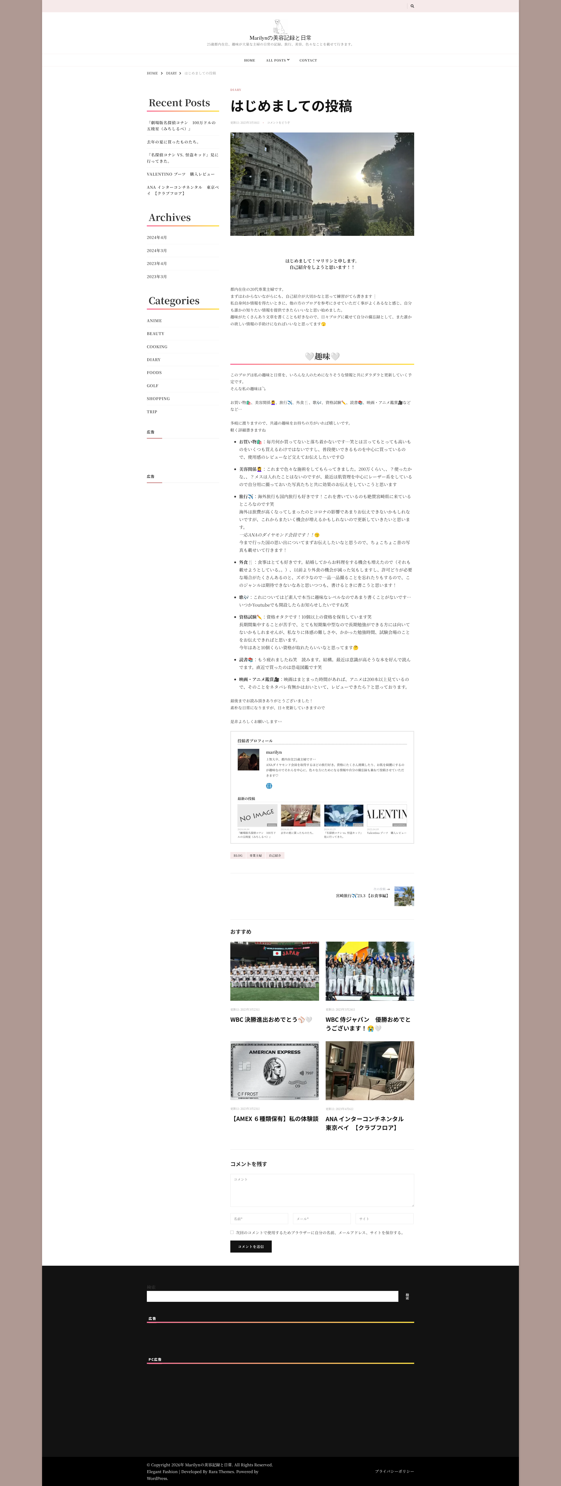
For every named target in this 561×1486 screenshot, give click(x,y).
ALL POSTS (276, 60)
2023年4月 (157, 263)
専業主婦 (256, 855)
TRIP (152, 411)
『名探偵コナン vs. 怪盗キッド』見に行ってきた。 (343, 834)
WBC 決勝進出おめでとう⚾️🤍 (271, 1019)
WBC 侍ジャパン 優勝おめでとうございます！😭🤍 (368, 1023)
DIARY (235, 90)
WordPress (157, 1478)
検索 (151, 1287)
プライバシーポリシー (394, 1471)
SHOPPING (313, 824)
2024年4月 (157, 237)
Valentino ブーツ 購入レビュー (387, 833)
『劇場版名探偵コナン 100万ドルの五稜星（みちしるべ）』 (257, 834)
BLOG (238, 855)
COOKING (157, 346)
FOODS (272, 824)
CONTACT (308, 60)
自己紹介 (275, 855)
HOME (249, 60)
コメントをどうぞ (278, 122)
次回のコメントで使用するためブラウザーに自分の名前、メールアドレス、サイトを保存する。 (320, 1232)
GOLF (152, 385)
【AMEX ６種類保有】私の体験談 (274, 1118)
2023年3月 (157, 276)
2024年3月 (157, 250)
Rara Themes (221, 1471)
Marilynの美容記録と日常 (281, 37)
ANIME (358, 824)
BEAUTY (155, 333)
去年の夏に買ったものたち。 (298, 833)
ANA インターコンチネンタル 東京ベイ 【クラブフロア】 (368, 1123)
